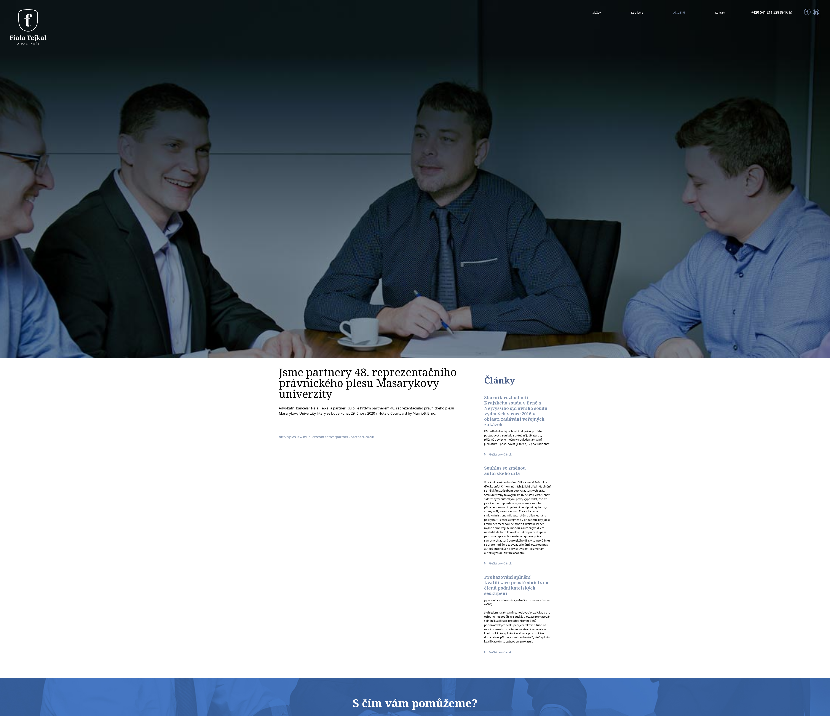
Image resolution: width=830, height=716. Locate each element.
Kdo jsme (629, 12)
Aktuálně (675, 12)
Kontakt (718, 12)
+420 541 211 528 (765, 12)
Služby (586, 12)
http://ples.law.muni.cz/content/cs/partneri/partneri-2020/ (326, 437)
